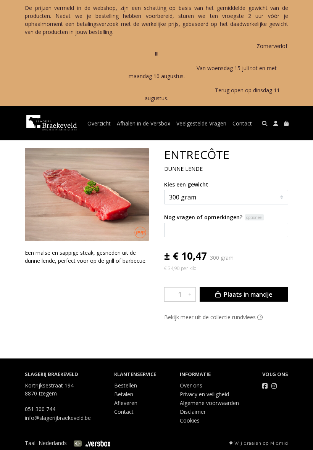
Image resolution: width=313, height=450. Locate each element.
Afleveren (125, 403)
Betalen (123, 394)
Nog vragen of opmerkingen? (203, 217)
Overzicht (99, 123)
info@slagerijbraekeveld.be (58, 417)
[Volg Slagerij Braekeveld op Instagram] (274, 386)
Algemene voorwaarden (209, 403)
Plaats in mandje (247, 294)
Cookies (190, 420)
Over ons (191, 385)
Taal (30, 443)
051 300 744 (40, 409)
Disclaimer (193, 411)
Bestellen (125, 385)
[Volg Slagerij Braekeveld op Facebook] (265, 386)
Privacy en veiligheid (204, 394)
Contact (242, 123)
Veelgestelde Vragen (201, 123)
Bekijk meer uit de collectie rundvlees (210, 317)
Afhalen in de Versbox (143, 123)
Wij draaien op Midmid (260, 443)
